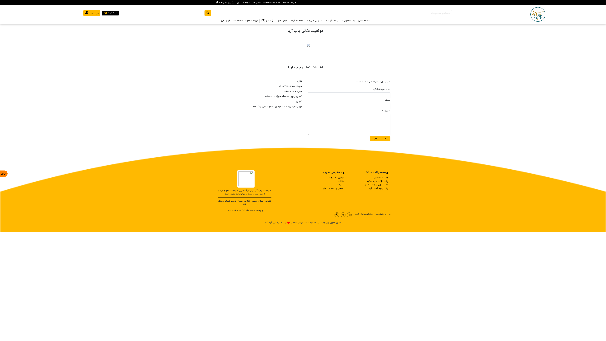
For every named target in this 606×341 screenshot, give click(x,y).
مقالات (341, 181)
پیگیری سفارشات (226, 2)
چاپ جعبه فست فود (378, 188)
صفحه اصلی (364, 20)
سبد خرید (111, 12)
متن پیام (386, 110)
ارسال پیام (380, 139)
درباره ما (341, 184)
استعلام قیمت (296, 20)
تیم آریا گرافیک (272, 222)
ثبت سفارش (350, 20)
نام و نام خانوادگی (381, 89)
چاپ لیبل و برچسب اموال (376, 184)
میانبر (3, 173)
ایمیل (387, 100)
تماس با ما (256, 2)
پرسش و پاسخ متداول (334, 188)
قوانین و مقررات (337, 177)
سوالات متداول (243, 2)
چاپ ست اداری (381, 177)
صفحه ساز (238, 20)
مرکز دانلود (282, 20)
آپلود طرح (225, 20)
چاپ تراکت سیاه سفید (377, 181)
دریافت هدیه (251, 20)
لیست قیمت (332, 20)
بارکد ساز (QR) (267, 20)
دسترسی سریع (316, 20)
